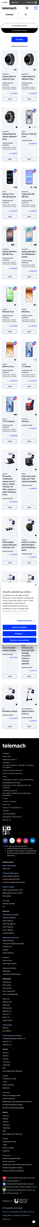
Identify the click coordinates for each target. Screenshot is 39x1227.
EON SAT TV (7, 1042)
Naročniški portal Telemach (12, 1071)
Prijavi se (30, 2)
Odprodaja (6, 971)
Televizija (6, 1062)
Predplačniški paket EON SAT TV (14, 1038)
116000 (34, 1187)
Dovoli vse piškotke (19, 627)
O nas (5, 798)
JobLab (6, 811)
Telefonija (6, 1065)
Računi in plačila (8, 1085)
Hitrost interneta (9, 1098)
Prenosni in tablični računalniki (13, 944)
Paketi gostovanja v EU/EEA (12, 893)
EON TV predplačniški (10, 994)
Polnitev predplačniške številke (14, 882)
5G (4, 907)
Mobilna (5, 1056)
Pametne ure (7, 947)
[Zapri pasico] (36, 585)
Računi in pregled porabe (12, 1095)
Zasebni (5, 2)
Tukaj (4, 846)
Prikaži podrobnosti (24, 621)
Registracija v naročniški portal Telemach (17, 1102)
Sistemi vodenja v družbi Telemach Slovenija (18, 766)
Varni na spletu (10, 760)
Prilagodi (18, 634)
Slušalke (5, 950)
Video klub (6, 1005)
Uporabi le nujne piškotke (19, 640)
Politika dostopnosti (13, 773)
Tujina (5, 1082)
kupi (10, 99)
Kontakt (7, 805)
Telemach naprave (9, 918)
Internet (5, 1059)
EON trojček (7, 985)
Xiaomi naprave (8, 927)
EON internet (7, 988)
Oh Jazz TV (6, 1014)
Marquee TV (7, 1011)
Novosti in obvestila (12, 808)
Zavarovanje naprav (10, 963)
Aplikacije (6, 1088)
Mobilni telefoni (8, 940)
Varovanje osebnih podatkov (16, 1215)
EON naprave (7, 1008)
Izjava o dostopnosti (13, 770)
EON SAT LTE (7, 1045)
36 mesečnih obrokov (19, 26)
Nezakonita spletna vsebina (13, 1105)
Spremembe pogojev (12, 783)
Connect (7, 763)
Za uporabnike (9, 814)
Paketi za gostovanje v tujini (13, 890)
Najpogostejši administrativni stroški (17, 786)
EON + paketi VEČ (9, 991)
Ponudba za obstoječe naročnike (18, 780)
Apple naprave (8, 921)
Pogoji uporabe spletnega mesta (19, 1212)
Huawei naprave (8, 933)
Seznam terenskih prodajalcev (13, 1108)
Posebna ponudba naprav (12, 974)
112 (20, 1181)
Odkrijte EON (7, 1002)
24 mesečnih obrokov (19, 30)
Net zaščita (7, 896)
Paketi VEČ (6, 869)
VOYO (5, 777)
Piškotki (7, 1219)
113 (20, 1193)
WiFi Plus (6, 1028)
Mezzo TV (6, 1017)
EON (4, 1068)
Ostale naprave (8, 953)
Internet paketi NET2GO (11, 879)
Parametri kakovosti (12, 817)
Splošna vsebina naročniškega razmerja (17, 794)
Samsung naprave (9, 924)
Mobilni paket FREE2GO (11, 876)
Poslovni (14, 2)
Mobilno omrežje (9, 904)
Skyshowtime (7, 1020)
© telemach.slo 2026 (12, 1208)
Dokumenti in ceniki (9, 1079)
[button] (33, 1221)
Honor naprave (8, 930)
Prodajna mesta (10, 791)
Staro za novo (9, 801)
